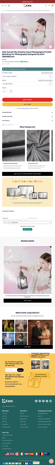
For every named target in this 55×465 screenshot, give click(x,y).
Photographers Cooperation (44, 418)
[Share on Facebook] (6, 124)
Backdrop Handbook (6, 448)
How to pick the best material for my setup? (27, 173)
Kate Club (4, 418)
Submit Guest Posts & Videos (44, 424)
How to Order (5, 446)
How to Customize (6, 443)
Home (3, 10)
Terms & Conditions (24, 427)
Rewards (40, 416)
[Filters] (8, 222)
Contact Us (4, 413)
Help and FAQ (5, 424)
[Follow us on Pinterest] (47, 401)
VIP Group (4, 416)
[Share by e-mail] (13, 124)
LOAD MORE (27, 346)
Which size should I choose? (47, 72)
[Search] (5, 5)
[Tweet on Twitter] (10, 124)
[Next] (52, 31)
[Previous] (2, 31)
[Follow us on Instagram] (40, 401)
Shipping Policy (23, 418)
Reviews (4, 437)
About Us (22, 413)
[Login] (49, 5)
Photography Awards (42, 413)
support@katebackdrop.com (8, 406)
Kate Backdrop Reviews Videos (45, 421)
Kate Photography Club (7, 440)
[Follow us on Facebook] (36, 401)
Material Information (24, 416)
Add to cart (27, 300)
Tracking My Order (6, 427)
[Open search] (4, 222)
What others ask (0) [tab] (32, 218)
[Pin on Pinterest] (8, 124)
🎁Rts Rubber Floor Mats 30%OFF (27, 1)
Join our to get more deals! (27, 108)
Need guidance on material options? (45, 80)
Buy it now (27, 104)
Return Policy (23, 421)
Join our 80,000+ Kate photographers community (40, 375)
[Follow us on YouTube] (50, 401)
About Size (4, 421)
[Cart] (52, 5)
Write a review (27, 229)
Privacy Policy (23, 424)
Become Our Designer (42, 427)
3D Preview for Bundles (7, 435)
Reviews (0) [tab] (5, 218)
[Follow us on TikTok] (43, 401)
